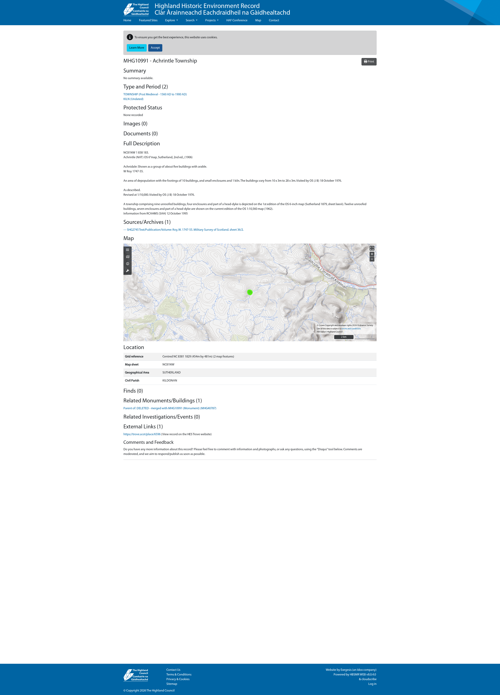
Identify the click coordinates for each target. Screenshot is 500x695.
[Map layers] (127, 250)
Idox (360, 670)
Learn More (136, 47)
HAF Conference (236, 20)
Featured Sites (148, 20)
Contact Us (173, 670)
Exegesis (346, 670)
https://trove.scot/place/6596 (142, 434)
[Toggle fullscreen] (372, 248)
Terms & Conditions (178, 674)
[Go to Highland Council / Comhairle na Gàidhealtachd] (135, 8)
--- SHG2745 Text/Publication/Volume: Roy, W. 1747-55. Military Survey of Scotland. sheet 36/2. (183, 229)
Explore (170, 20)
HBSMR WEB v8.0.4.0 (363, 674)
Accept (155, 47)
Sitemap (171, 684)
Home (127, 20)
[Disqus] (250, 512)
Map (258, 20)
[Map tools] (127, 271)
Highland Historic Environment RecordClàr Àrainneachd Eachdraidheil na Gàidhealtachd (222, 9)
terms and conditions (351, 329)
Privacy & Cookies (177, 679)
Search (190, 20)
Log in (372, 684)
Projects (210, 20)
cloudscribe (369, 679)
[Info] (127, 264)
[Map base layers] (127, 257)
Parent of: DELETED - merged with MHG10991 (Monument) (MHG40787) (169, 408)
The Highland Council (160, 690)
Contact (274, 20)
